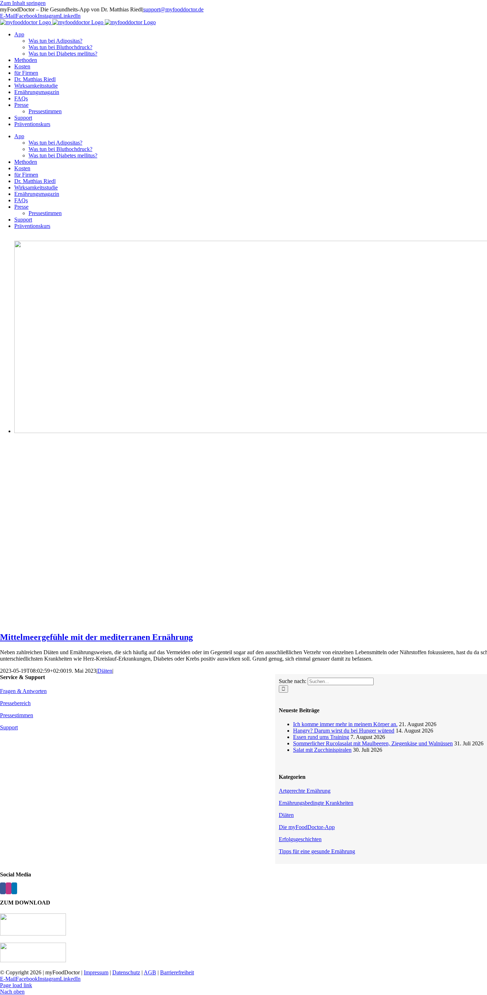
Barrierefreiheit (177, 972)
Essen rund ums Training (321, 737)
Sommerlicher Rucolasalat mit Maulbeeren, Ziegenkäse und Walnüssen (373, 743)
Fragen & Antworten (23, 691)
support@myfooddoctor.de (173, 9)
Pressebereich (15, 703)
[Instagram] (8, 888)
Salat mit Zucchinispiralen (322, 750)
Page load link (16, 985)
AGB (150, 972)
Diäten (104, 671)
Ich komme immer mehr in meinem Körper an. (345, 724)
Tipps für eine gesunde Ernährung (317, 851)
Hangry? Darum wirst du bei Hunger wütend (343, 731)
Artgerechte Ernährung (304, 791)
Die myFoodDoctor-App (307, 827)
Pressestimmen (16, 715)
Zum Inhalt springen (23, 3)
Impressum (96, 972)
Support (9, 727)
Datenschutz (126, 972)
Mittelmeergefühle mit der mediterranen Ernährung (96, 637)
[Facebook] (3, 888)
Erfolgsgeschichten (300, 839)
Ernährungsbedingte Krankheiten (316, 803)
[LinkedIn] (14, 888)
